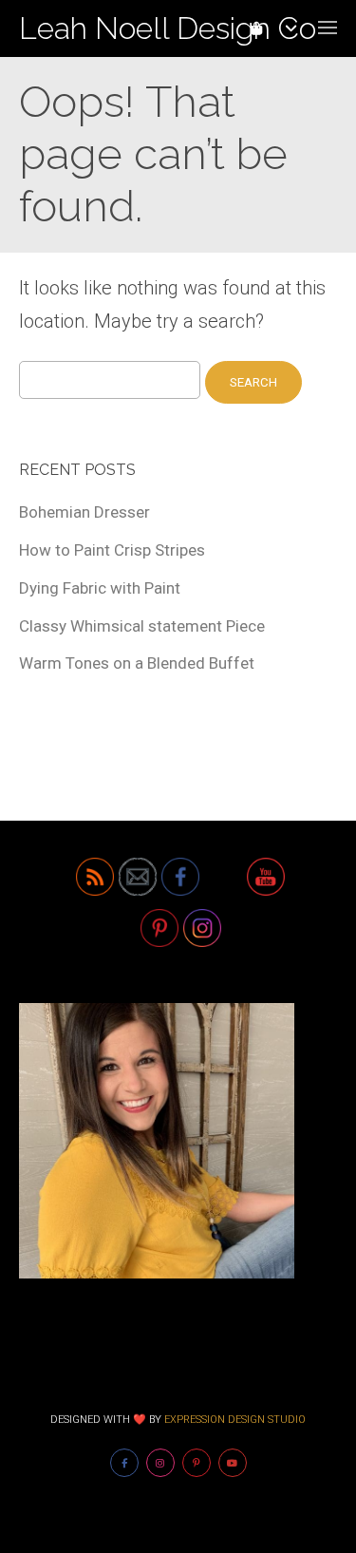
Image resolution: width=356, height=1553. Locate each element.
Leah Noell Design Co (167, 28)
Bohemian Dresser (84, 511)
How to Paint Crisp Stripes (112, 549)
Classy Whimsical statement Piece (142, 625)
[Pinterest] (196, 1463)
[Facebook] (124, 1463)
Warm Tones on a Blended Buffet (136, 662)
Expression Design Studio (235, 1419)
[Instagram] (160, 1463)
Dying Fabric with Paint (99, 587)
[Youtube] (233, 1463)
